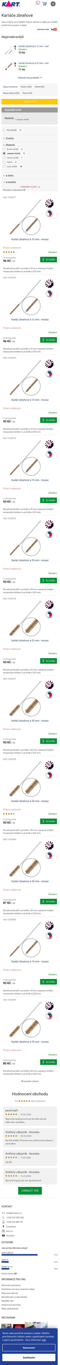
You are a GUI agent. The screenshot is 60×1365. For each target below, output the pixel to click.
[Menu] (53, 4)
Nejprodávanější (11, 93)
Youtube (10, 1235)
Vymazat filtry (28, 186)
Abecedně (27, 93)
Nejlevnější (26, 86)
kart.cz (9, 1231)
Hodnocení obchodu (30, 1094)
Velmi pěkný (7, 1252)
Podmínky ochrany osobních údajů (18, 1289)
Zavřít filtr (30, 101)
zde (44, 1339)
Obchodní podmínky (11, 1285)
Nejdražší (39, 86)
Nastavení (29, 1347)
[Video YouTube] (53, 29)
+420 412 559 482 (15, 1217)
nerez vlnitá (14, 157)
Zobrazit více (30, 1190)
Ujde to (5, 1259)
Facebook (11, 1226)
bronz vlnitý (14, 149)
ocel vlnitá (14, 166)
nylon (11, 162)
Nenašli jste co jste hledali (14, 1297)
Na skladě (14, 130)
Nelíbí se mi (7, 1266)
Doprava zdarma (10, 1293)
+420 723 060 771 (14, 1222)
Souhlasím (29, 1357)
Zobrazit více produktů (28, 78)
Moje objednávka (10, 1308)
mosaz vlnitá (22, 119)
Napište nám (8, 1300)
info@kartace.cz (14, 1213)
